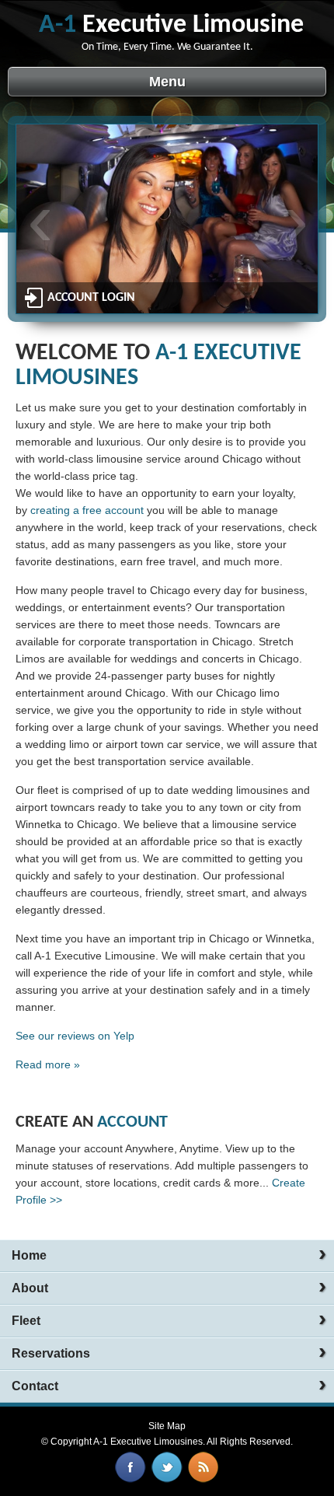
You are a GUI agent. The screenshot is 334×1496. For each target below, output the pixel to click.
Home (29, 1255)
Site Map (167, 1426)
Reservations (51, 1353)
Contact (35, 1386)
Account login (91, 298)
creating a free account (87, 510)
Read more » (48, 1064)
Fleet (26, 1320)
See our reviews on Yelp (75, 1035)
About (30, 1288)
